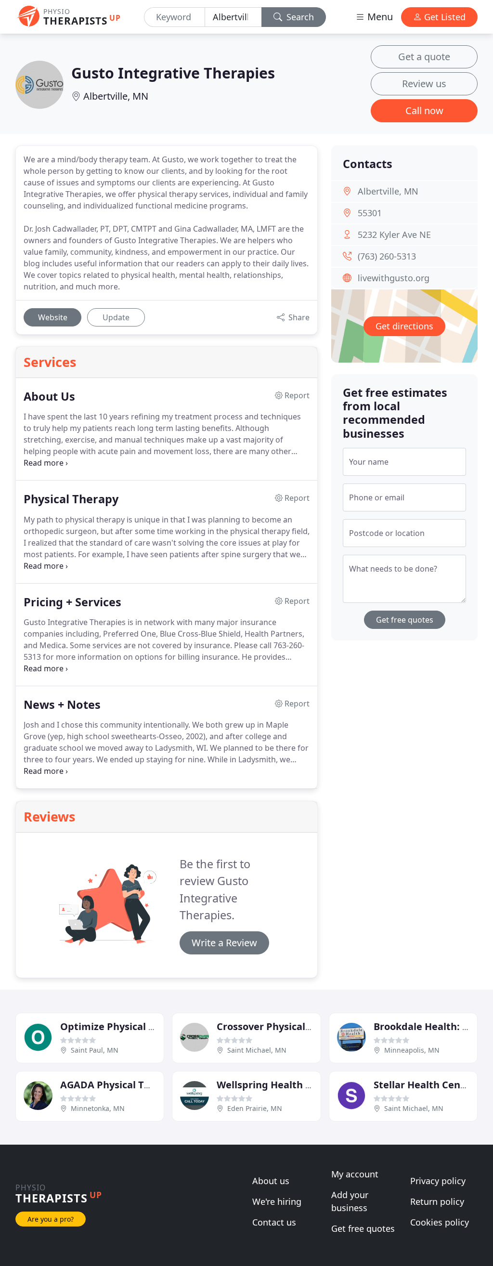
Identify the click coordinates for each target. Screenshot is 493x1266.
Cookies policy (439, 1222)
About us (270, 1181)
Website (52, 317)
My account (354, 1174)
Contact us (274, 1222)
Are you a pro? (50, 1219)
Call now (424, 110)
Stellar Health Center (424, 1084)
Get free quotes (404, 619)
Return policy (437, 1201)
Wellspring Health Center (277, 1084)
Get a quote (424, 56)
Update (116, 317)
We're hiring (276, 1201)
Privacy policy (438, 1181)
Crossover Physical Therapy (282, 1026)
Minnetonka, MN (98, 1108)
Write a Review (224, 942)
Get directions (404, 326)
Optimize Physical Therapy (124, 1026)
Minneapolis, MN (412, 1050)
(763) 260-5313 (387, 256)
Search (299, 17)
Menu (379, 16)
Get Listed (444, 17)
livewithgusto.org (393, 278)
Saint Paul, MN (94, 1050)
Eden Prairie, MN (254, 1108)
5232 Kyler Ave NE (394, 234)
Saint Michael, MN (256, 1050)
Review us (424, 83)
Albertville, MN (115, 96)
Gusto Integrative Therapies (173, 73)
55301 (370, 213)
